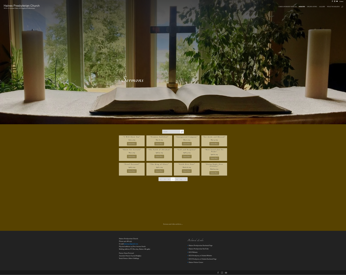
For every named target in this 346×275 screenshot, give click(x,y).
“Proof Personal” (132, 164)
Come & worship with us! (287, 6)
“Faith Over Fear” (186, 164)
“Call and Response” (186, 150)
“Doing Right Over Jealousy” (214, 165)
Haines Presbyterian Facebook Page (200, 245)
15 (181, 179)
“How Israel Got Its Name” (214, 150)
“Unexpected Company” (187, 137)
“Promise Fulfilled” (159, 137)
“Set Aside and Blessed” (214, 137)
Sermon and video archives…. (173, 224)
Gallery (322, 6)
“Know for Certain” (132, 150)
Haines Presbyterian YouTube (199, 249)
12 (168, 179)
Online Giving (312, 6)
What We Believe (333, 6)
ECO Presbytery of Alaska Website (200, 256)
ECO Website (193, 252)
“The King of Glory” (159, 164)
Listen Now (131, 143)
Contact (341, 1)
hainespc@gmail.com (131, 244)
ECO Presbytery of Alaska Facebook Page (203, 259)
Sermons (302, 6)
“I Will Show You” (131, 137)
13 (172, 179)
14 (177, 179)
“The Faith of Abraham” (159, 150)
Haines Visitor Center (196, 262)
